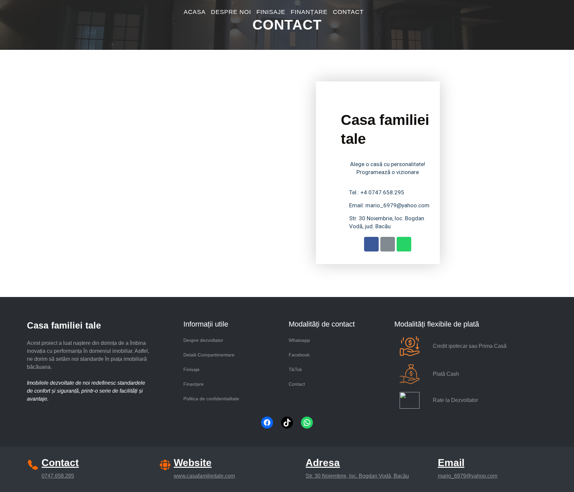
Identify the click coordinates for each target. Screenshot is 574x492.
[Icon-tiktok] (387, 244)
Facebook (299, 354)
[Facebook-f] (371, 244)
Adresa (323, 462)
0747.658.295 (58, 476)
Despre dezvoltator (203, 340)
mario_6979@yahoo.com (467, 476)
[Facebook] (267, 423)
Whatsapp (299, 340)
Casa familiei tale (64, 326)
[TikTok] (287, 423)
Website (193, 462)
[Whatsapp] (404, 244)
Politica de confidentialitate (211, 398)
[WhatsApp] (307, 423)
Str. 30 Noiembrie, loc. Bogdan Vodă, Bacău (357, 476)
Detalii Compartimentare (209, 354)
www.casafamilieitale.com (204, 476)
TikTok (295, 369)
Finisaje (191, 369)
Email (451, 462)
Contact (297, 384)
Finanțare (193, 384)
